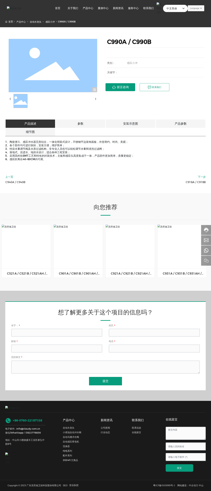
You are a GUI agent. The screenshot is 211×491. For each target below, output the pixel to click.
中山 (201, 485)
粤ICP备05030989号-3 (164, 485)
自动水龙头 (35, 21)
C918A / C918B (196, 182)
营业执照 (73, 485)
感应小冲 (50, 21)
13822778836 (32, 432)
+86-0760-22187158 (27, 420)
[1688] (8, 456)
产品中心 (21, 21)
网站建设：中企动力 (187, 485)
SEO (65, 485)
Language (194, 8)
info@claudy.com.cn (28, 428)
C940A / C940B (15, 182)
